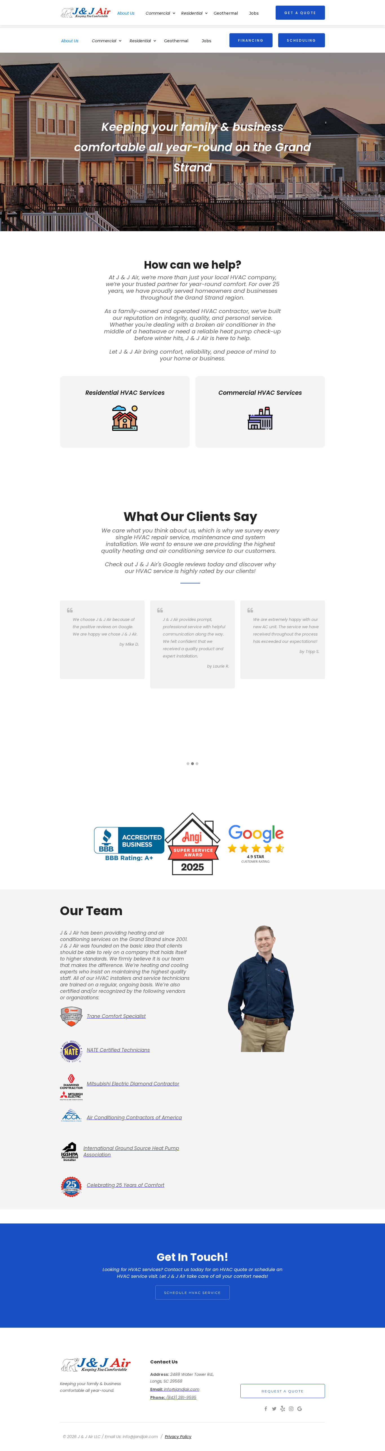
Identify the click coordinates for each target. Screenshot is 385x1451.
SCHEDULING (301, 40)
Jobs (206, 40)
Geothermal (176, 40)
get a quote (300, 12)
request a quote (283, 1391)
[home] (86, 12)
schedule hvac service (192, 1292)
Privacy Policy (178, 1436)
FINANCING (251, 40)
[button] (109, 40)
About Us (69, 41)
